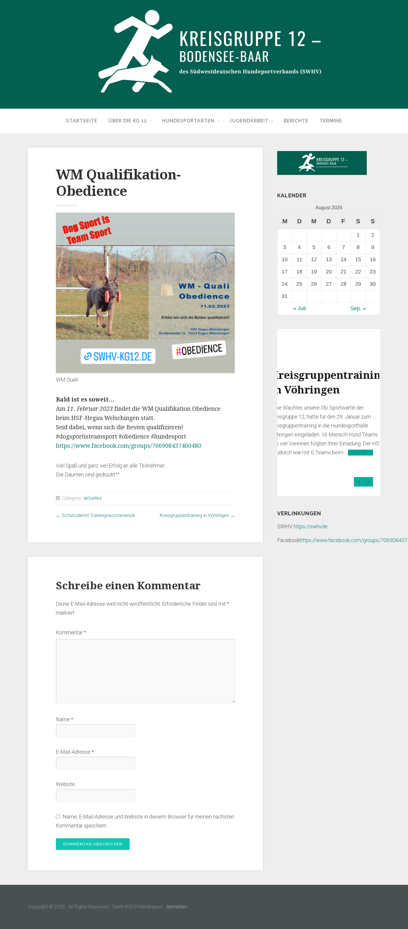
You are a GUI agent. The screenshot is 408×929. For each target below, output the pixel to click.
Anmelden (176, 907)
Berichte (296, 121)
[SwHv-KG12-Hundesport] (204, 54)
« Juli (299, 308)
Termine (331, 121)
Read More (360, 453)
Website (65, 784)
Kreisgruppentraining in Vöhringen (194, 515)
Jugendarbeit (249, 121)
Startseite (81, 121)
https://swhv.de (311, 527)
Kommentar (71, 633)
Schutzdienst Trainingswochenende (98, 515)
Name (64, 719)
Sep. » (358, 308)
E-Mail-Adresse (75, 752)
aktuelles (92, 498)
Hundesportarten (188, 121)
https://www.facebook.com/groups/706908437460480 (128, 445)
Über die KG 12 (127, 121)
